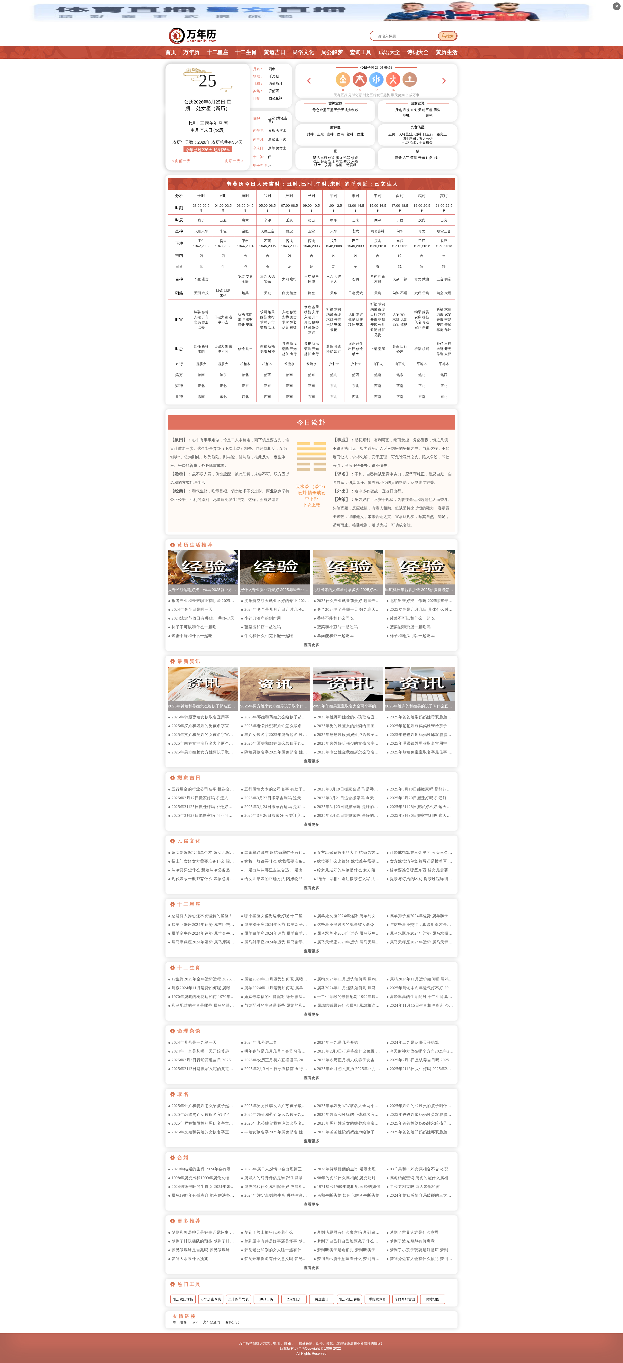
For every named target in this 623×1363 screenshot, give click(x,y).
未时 (355, 195)
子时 (201, 195)
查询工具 (361, 52)
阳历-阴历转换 (349, 1299)
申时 (378, 195)
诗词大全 (418, 52)
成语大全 (389, 52)
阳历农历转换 (183, 1299)
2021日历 (266, 1299)
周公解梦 (332, 52)
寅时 (245, 195)
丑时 (223, 195)
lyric (195, 1322)
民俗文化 (303, 52)
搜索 (447, 35)
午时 (334, 195)
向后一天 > (234, 161)
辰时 (289, 195)
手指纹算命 (377, 1299)
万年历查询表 (211, 1299)
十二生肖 (246, 52)
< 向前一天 (181, 161)
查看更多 (311, 645)
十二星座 (217, 52)
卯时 (267, 195)
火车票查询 (211, 1322)
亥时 (444, 195)
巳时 (311, 195)
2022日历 (294, 1299)
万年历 (191, 52)
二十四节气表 (238, 1299)
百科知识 (232, 1322)
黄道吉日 (274, 52)
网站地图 (433, 1299)
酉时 (400, 195)
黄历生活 (447, 52)
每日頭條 (180, 1322)
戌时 (422, 195)
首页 (170, 52)
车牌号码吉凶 (405, 1299)
